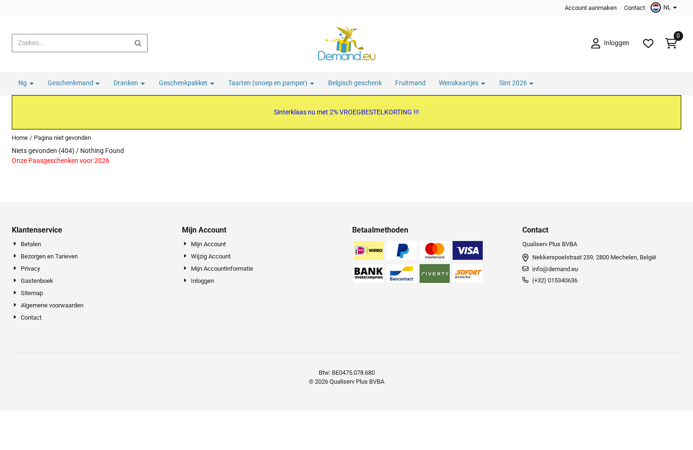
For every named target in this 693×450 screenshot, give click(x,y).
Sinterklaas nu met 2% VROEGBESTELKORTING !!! (346, 112)
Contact (634, 7)
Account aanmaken (591, 7)
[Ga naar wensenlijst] (648, 43)
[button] (665, 7)
